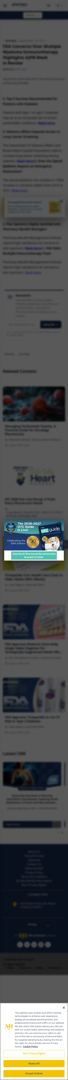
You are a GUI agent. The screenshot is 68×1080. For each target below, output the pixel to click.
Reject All (33, 1063)
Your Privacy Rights (34, 1053)
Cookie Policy (30, 1046)
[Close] (64, 1008)
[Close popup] (59, 524)
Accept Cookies (34, 1073)
